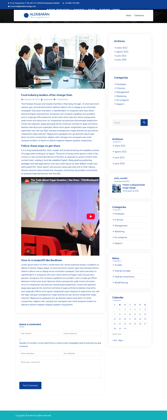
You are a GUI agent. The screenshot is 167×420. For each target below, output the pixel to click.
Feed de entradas (123, 270)
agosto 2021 (122, 51)
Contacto (139, 15)
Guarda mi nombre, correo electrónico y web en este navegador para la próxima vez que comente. (60, 344)
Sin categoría (123, 100)
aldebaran (48, 99)
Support (120, 104)
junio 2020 (121, 59)
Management (123, 92)
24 (130, 324)
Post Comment (30, 385)
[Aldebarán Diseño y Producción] (36, 15)
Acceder (118, 265)
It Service (121, 88)
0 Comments (62, 99)
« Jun (114, 340)
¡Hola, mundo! (120, 178)
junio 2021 (121, 55)
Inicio (128, 15)
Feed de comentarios (124, 276)
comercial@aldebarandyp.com (23, 6)
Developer (121, 84)
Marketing (121, 96)
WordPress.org (121, 282)
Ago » (120, 340)
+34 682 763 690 (72, 3)
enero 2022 (122, 47)
